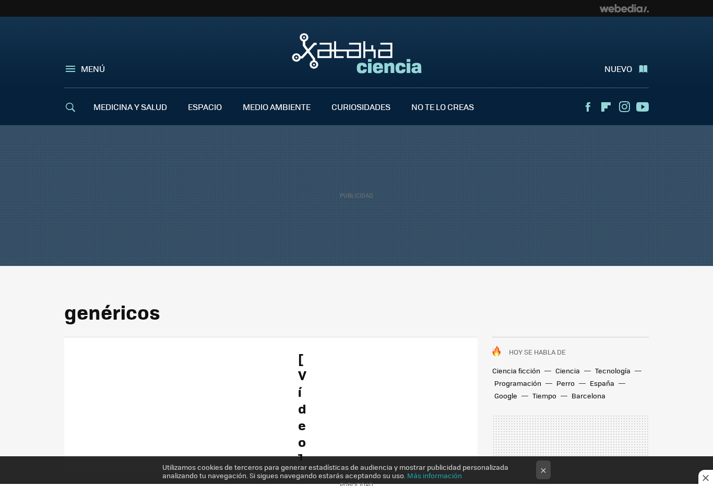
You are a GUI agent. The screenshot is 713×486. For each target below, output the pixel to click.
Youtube (642, 107)
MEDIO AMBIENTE (277, 107)
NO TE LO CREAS (442, 107)
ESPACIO (205, 107)
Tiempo (544, 395)
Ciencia (567, 370)
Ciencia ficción (516, 370)
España (602, 383)
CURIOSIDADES (360, 107)
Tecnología (613, 370)
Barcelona (588, 395)
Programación (517, 383)
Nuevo (618, 69)
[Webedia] (624, 8)
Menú (93, 69)
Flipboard (606, 107)
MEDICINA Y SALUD (130, 107)
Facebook (587, 107)
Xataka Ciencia (357, 53)
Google (505, 395)
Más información (434, 475)
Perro (565, 383)
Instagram (624, 107)
